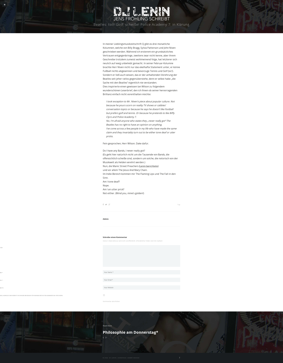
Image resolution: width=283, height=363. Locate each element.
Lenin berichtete (149, 166)
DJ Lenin (112, 358)
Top (178, 205)
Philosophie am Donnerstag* (130, 332)
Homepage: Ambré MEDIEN (128, 358)
